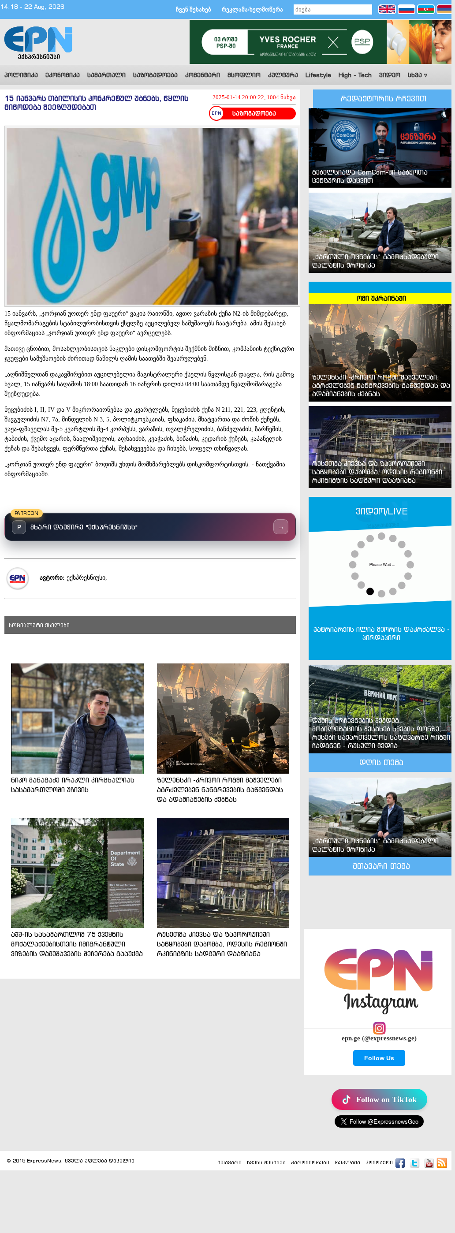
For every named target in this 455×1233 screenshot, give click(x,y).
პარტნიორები (310, 1163)
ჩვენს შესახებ (266, 1163)
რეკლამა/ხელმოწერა (252, 9)
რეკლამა (347, 1163)
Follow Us (379, 1058)
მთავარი (229, 1163)
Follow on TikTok (386, 1099)
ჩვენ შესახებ (193, 9)
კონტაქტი (379, 1163)
